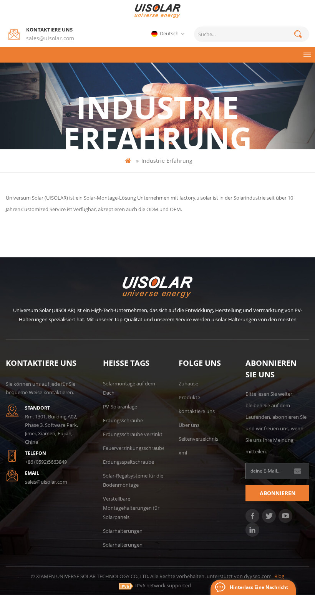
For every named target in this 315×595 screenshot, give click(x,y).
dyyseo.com (258, 576)
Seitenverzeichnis (198, 438)
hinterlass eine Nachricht (259, 587)
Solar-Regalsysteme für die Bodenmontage (133, 480)
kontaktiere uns (197, 411)
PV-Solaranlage (120, 406)
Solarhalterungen (123, 530)
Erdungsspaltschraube (128, 461)
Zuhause (188, 383)
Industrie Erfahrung (166, 160)
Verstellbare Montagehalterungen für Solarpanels (131, 508)
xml (183, 452)
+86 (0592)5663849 (46, 461)
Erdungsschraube (123, 420)
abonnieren (277, 493)
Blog (279, 576)
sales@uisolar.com (50, 38)
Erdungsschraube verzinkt (132, 434)
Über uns (189, 424)
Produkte (189, 397)
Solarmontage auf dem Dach (129, 388)
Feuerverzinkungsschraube (134, 448)
